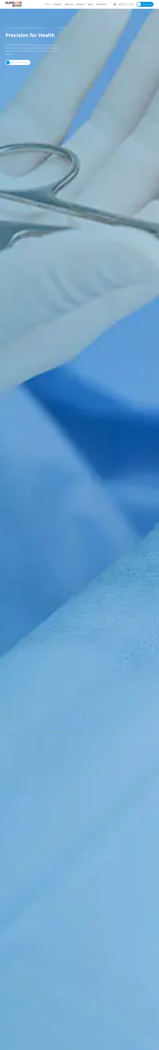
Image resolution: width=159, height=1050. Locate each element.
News (90, 4)
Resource (80, 4)
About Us (69, 4)
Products (58, 4)
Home (47, 4)
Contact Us (101, 4)
